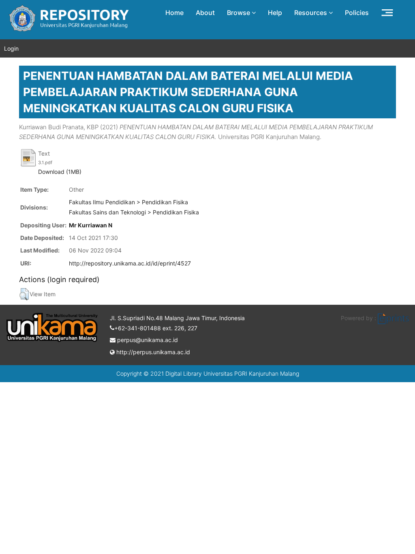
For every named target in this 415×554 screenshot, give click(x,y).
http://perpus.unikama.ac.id (152, 352)
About (205, 13)
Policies (357, 13)
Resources (311, 13)
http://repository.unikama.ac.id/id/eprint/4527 (130, 263)
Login (11, 48)
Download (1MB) (59, 171)
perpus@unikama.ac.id (147, 339)
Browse (239, 13)
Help (275, 13)
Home (174, 13)
